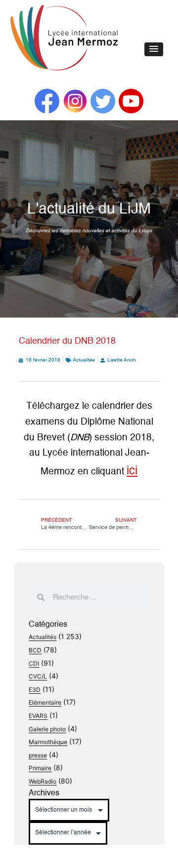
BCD (35, 650)
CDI (34, 663)
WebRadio (42, 781)
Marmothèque (48, 742)
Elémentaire (45, 702)
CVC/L (38, 676)
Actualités (84, 359)
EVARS (38, 715)
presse (38, 755)
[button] (153, 49)
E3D (35, 689)
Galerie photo (47, 729)
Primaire (40, 768)
